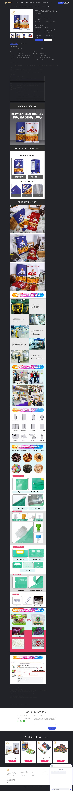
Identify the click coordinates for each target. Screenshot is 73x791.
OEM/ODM (44, 771)
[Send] (70, 789)
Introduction (34, 775)
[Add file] (52, 789)
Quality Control (37, 2)
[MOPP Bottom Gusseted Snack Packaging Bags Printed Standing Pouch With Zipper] (44, 748)
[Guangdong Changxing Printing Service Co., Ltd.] (18, 721)
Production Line (45, 773)
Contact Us (44, 2)
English (66, 2)
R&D (43, 772)
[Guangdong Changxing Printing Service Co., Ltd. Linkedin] (9, 783)
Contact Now (39, 40)
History (33, 771)
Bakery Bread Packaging (24, 774)
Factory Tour (31, 2)
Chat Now (61, 2)
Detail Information (13, 43)
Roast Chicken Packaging (24, 772)
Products (21, 2)
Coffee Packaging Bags (23, 775)
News (48, 2)
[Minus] (70, 766)
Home (17, 2)
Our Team (33, 773)
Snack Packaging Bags (23, 771)
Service (33, 772)
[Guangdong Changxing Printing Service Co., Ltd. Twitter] (7, 783)
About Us (26, 2)
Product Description (22, 43)
